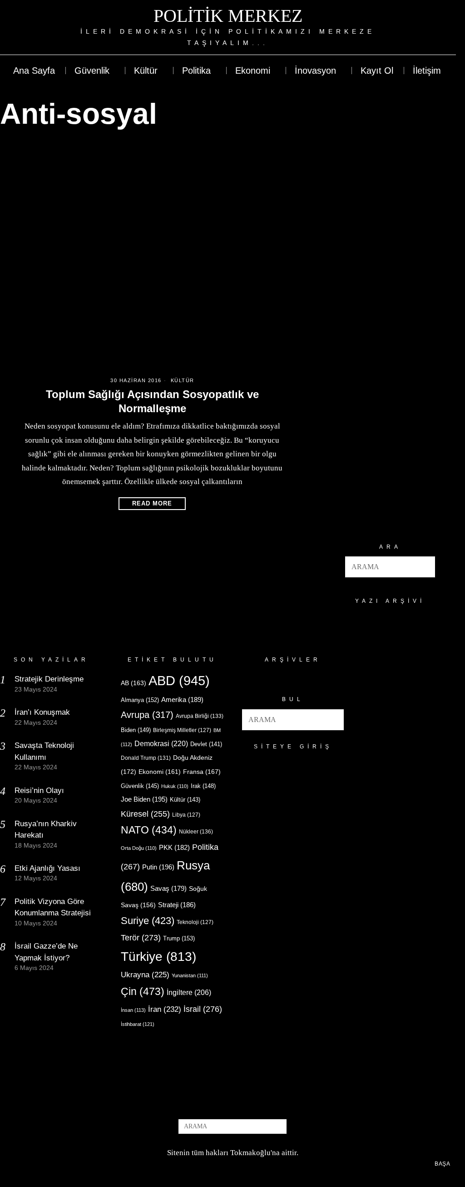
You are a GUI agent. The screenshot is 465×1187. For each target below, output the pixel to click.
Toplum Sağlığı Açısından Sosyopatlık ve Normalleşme (152, 401)
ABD (179, 680)
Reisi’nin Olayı (39, 790)
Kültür (182, 380)
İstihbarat (137, 1024)
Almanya (140, 700)
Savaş (168, 888)
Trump (179, 938)
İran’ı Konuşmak (42, 712)
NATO (149, 830)
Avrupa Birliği (199, 716)
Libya (186, 815)
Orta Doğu (139, 848)
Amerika (182, 699)
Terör (141, 937)
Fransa (202, 771)
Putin (158, 867)
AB (133, 683)
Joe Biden (144, 799)
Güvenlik (140, 786)
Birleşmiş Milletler (182, 730)
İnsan (133, 1010)
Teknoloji (195, 922)
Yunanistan (190, 975)
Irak (203, 786)
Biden (136, 730)
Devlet (206, 744)
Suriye (147, 920)
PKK (174, 847)
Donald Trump (146, 758)
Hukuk (174, 786)
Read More (152, 503)
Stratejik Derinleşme (49, 679)
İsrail (202, 1009)
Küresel (145, 813)
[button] (424, 567)
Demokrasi (161, 743)
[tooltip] (415, 27)
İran (164, 1009)
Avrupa (147, 715)
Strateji (177, 905)
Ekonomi (160, 771)
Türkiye (158, 957)
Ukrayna (145, 974)
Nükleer (196, 831)
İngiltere (189, 992)
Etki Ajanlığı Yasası (47, 868)
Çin (142, 991)
